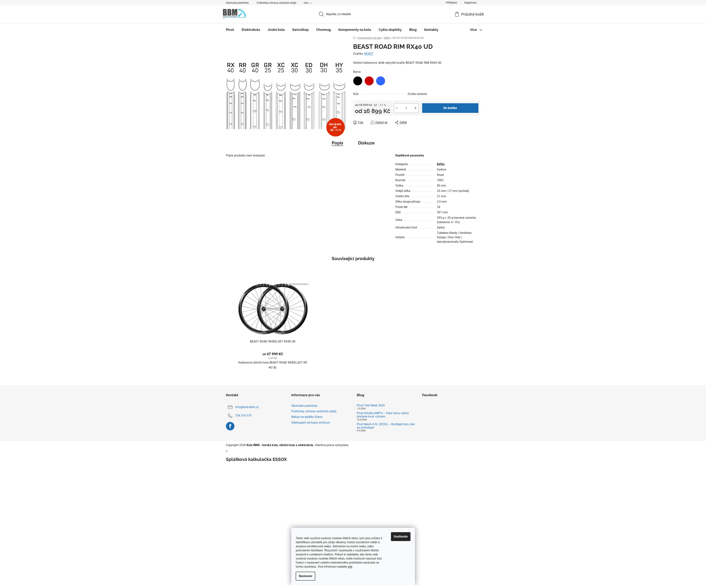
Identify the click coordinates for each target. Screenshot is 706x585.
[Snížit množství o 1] (397, 108)
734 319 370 (243, 415)
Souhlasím (401, 536)
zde (350, 566)
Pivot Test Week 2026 (371, 405)
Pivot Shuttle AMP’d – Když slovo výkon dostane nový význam (383, 415)
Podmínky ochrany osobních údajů (276, 2)
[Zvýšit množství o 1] (415, 108)
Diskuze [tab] (366, 143)
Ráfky (441, 164)
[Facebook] (230, 426)
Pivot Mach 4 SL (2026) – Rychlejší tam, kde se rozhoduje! (386, 426)
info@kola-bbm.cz (247, 407)
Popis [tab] (337, 143)
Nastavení (305, 576)
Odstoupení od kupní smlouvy (310, 422)
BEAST (368, 53)
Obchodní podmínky (237, 2)
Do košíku (450, 108)
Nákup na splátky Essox (306, 417)
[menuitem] (230, 29)
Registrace (470, 2)
